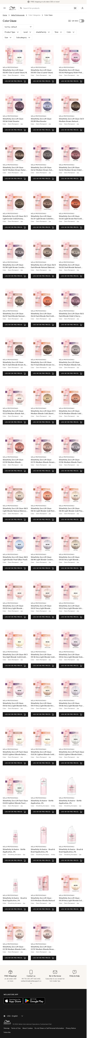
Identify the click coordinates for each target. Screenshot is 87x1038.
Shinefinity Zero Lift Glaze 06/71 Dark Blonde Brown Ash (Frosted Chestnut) (15, 363)
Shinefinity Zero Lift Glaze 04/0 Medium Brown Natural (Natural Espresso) (71, 120)
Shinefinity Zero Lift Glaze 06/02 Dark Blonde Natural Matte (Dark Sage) (70, 266)
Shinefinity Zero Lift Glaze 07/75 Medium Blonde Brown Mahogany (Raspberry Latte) (42, 461)
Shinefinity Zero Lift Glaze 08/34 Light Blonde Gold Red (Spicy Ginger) (42, 509)
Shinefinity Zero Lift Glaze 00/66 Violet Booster (13, 120)
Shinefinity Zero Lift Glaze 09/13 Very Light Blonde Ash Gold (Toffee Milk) (70, 607)
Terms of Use (16, 1028)
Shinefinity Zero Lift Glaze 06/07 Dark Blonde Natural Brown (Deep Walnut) (13, 315)
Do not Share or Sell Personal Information (49, 1028)
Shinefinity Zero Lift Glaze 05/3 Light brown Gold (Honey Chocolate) (15, 217)
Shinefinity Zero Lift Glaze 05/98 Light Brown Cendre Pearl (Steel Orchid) (13, 266)
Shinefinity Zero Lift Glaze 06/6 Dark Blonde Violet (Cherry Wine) (71, 315)
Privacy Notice (71, 1028)
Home (5, 15)
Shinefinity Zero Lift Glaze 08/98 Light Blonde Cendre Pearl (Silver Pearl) (42, 558)
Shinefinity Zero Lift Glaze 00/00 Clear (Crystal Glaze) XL (15, 71)
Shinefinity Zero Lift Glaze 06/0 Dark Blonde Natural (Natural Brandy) (43, 266)
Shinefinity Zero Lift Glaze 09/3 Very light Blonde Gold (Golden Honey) (15, 655)
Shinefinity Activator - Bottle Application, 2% (42, 802)
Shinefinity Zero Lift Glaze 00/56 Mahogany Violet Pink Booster (70, 71)
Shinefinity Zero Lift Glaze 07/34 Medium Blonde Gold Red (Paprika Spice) (70, 412)
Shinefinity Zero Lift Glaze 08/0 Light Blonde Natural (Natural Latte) (15, 509)
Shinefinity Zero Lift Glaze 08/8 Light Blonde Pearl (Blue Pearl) (15, 558)
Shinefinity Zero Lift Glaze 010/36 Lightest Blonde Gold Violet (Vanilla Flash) (42, 753)
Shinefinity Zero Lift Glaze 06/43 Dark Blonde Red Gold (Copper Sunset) (42, 315)
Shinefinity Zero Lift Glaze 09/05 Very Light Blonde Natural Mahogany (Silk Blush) (15, 607)
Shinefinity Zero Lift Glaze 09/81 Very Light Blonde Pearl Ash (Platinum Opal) (71, 704)
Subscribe (7, 1032)
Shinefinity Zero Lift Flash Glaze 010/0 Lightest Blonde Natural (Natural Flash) (15, 753)
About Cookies (27, 1028)
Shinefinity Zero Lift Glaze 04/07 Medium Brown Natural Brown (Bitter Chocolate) (15, 168)
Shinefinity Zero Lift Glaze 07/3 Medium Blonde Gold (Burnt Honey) (43, 412)
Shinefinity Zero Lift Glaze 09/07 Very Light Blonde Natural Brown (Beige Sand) (42, 607)
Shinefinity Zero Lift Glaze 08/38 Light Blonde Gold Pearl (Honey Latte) (71, 509)
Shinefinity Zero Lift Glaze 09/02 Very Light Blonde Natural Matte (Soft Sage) (69, 558)
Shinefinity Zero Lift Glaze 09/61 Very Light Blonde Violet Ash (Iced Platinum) (71, 655)
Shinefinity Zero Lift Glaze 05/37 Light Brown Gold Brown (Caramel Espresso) (43, 217)
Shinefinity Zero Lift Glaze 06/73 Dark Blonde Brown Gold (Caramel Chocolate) (43, 363)
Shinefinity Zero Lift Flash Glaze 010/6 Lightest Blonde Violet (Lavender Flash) (71, 753)
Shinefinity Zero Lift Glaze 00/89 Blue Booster (41, 120)
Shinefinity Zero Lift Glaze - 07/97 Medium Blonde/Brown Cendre (43, 948)
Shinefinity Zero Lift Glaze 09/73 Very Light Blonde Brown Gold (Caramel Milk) (43, 704)
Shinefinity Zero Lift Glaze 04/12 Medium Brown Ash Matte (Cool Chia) (41, 168)
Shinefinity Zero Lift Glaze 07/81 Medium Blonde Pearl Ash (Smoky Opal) (70, 461)
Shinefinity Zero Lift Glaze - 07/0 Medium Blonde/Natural (43, 899)
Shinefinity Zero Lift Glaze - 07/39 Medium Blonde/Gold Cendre (14, 948)
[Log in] (82, 8)
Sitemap (6, 1028)
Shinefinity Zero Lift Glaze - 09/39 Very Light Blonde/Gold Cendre (71, 899)
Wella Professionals (17, 15)
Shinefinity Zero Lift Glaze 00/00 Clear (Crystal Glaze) (42, 71)
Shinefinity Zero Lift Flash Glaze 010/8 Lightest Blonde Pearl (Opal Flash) (15, 802)
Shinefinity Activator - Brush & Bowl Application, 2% (43, 850)
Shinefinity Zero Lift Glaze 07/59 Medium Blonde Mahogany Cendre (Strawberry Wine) (15, 461)
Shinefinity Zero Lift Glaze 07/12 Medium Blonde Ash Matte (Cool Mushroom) (69, 363)
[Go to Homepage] (12, 8)
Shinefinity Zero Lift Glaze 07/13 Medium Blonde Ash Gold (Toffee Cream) (13, 412)
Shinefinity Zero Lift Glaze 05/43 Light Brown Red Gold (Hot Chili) (70, 217)
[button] (21, 8)
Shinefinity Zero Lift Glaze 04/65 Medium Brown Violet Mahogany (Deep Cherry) (70, 168)
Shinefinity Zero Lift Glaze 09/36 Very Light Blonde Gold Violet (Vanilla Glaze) (42, 655)
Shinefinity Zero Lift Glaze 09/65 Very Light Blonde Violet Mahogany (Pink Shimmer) (15, 704)
